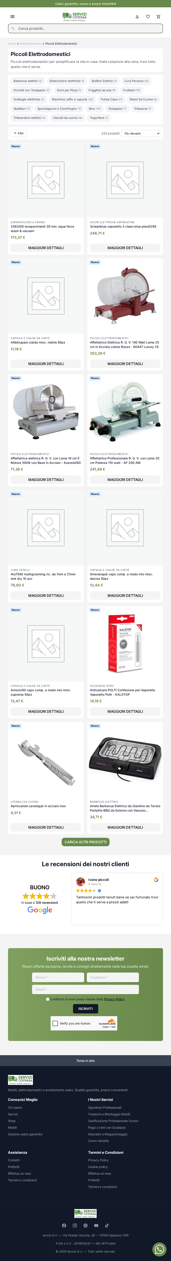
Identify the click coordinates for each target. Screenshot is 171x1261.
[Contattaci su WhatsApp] (159, 1249)
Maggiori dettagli (46, 248)
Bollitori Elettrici (104, 81)
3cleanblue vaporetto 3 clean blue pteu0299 (123, 226)
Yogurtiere (99, 117)
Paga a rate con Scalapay (107, 1127)
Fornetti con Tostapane (31, 90)
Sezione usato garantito (25, 1134)
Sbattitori (22, 108)
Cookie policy (98, 1167)
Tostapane (117, 108)
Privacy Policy (114, 999)
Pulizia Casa (111, 99)
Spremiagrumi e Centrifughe (59, 108)
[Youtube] (96, 1225)
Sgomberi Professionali (104, 1107)
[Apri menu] (12, 16)
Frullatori (131, 90)
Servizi (13, 1114)
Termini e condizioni (22, 1180)
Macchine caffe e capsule (72, 99)
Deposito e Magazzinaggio (107, 1134)
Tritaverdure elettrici (29, 117)
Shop (12, 1121)
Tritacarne (142, 108)
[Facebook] (64, 1225)
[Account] (137, 16)
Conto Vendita (98, 1141)
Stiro (95, 108)
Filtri (21, 133)
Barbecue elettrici (28, 81)
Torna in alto (85, 1060)
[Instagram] (75, 1225)
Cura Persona (136, 81)
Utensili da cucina (67, 117)
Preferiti (13, 1167)
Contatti (14, 1160)
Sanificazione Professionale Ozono (113, 1121)
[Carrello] (158, 16)
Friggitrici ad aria (102, 90)
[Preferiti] (147, 16)
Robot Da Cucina (143, 99)
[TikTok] (107, 1225)
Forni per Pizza (69, 90)
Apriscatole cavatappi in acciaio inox (38, 806)
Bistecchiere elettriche (67, 81)
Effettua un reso (19, 1173)
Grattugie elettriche (29, 99)
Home (12, 43)
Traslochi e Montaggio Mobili (109, 1114)
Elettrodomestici (31, 43)
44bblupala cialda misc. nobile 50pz (38, 342)
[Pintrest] (85, 1225)
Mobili (12, 1127)
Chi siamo (15, 1107)
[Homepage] (74, 17)
